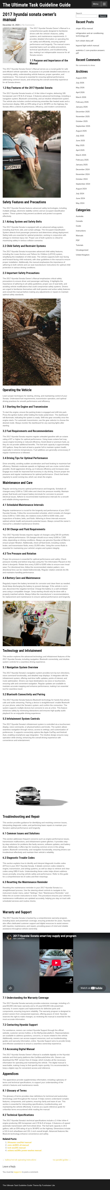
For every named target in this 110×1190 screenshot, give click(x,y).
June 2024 (80, 198)
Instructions (81, 231)
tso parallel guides (62, 1160)
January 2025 (82, 165)
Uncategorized (82, 250)
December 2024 (83, 169)
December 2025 (83, 112)
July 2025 (80, 136)
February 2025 (82, 160)
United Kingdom (82, 255)
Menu (95, 4)
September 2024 (83, 184)
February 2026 (82, 102)
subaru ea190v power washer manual (24, 1150)
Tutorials (79, 245)
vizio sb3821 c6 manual (18, 1145)
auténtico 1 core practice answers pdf (90, 51)
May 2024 (80, 203)
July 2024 (80, 193)
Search (79, 13)
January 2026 (82, 107)
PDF (78, 240)
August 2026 (81, 78)
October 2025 (82, 121)
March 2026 (81, 97)
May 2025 (80, 145)
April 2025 (80, 150)
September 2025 (83, 126)
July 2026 (80, 83)
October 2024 (82, 179)
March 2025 (81, 155)
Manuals (79, 235)
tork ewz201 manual (17, 1148)
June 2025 (80, 140)
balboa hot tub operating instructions (19, 1160)
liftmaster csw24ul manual (19, 1142)
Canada (79, 221)
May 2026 (80, 87)
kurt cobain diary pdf (84, 41)
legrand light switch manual (87, 45)
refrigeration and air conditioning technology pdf (89, 34)
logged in (18, 1172)
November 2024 (83, 174)
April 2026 (80, 92)
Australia (79, 216)
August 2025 (81, 131)
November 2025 (83, 116)
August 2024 (81, 189)
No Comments (28, 25)
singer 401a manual (84, 28)
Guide (78, 226)
